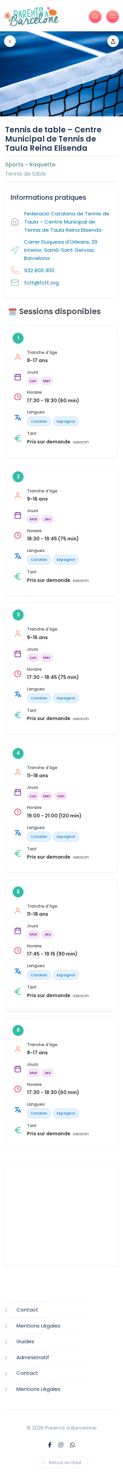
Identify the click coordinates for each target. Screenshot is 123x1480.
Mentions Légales (38, 1325)
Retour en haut (65, 1462)
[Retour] (10, 41)
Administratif (32, 1357)
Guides (25, 1341)
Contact (27, 1309)
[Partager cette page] (113, 41)
